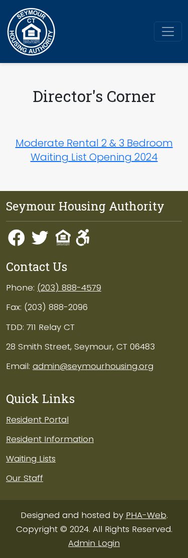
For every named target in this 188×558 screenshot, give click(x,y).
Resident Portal (37, 420)
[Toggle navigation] (168, 32)
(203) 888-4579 (69, 288)
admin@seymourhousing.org (93, 366)
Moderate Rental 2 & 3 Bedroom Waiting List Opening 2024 (94, 150)
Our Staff (24, 478)
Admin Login (94, 543)
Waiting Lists (31, 458)
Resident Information (50, 439)
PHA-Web (146, 515)
